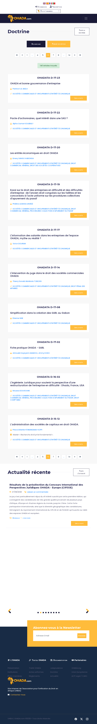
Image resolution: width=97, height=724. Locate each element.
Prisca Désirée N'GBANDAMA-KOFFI (27, 429)
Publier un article (59, 43)
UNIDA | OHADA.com (16, 718)
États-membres (15, 676)
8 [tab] (56, 612)
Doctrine (54, 672)
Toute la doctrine (82, 31)
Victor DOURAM (19, 243)
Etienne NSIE (18, 318)
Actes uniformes (36, 672)
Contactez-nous (17, 694)
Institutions (13, 672)
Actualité (54, 676)
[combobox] (48, 11)
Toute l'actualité (81, 472)
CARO (84, 676)
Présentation (13, 668)
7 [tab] (53, 612)
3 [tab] (43, 612)
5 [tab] (48, 612)
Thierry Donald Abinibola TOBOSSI (27, 281)
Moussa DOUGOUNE (21, 390)
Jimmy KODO (44, 353)
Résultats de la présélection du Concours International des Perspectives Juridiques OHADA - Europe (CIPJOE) (46, 486)
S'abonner (81, 635)
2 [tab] (40, 612)
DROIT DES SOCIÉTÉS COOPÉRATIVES (45, 165)
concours (26, 518)
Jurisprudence (56, 668)
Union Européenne (79, 672)
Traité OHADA (35, 668)
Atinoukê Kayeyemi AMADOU (25, 353)
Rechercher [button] (36, 44)
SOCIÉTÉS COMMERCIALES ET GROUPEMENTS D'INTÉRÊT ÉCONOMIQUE (41, 93)
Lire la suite (78, 98)
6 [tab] (51, 612)
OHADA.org (76, 668)
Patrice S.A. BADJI (20, 88)
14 (69, 55)
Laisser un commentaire (37, 492)
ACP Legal (76, 676)
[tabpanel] (48, 504)
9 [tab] (59, 612)
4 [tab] (45, 612)
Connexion (42, 6)
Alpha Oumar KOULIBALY (23, 123)
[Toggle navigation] (86, 18)
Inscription (57, 6)
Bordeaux (16, 518)
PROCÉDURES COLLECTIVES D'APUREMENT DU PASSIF (51, 211)
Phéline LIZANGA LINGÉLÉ (23, 204)
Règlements (34, 676)
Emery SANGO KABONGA (23, 158)
